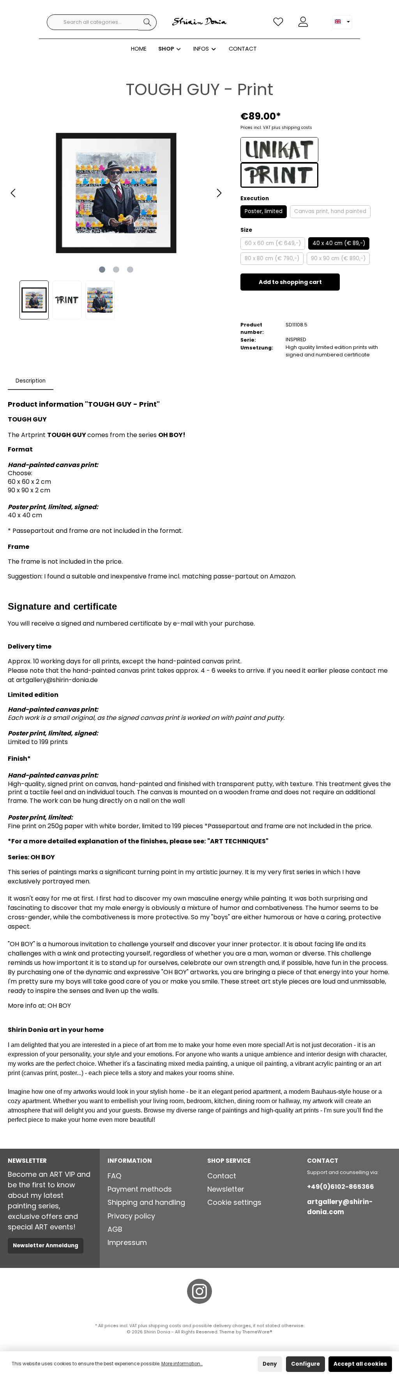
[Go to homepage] (199, 22)
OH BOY (59, 1005)
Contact (221, 1176)
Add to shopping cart (290, 282)
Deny (270, 1364)
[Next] (219, 193)
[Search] (147, 22)
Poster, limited (263, 211)
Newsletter (225, 1189)
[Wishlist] (278, 22)
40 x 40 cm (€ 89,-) (338, 243)
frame (157, 576)
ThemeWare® (257, 1332)
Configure (305, 1364)
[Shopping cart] (320, 17)
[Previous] (13, 193)
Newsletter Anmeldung (45, 1245)
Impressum (127, 1242)
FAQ (114, 1176)
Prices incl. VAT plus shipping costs (276, 127)
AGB (115, 1229)
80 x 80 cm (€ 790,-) (272, 258)
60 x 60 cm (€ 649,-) (273, 243)
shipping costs (164, 1326)
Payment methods (140, 1189)
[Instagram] (199, 1291)
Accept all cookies (360, 1364)
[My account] (303, 22)
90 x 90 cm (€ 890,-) (338, 258)
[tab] (30, 381)
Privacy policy (131, 1216)
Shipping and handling (146, 1202)
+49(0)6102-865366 (340, 1186)
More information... (182, 1364)
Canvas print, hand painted (330, 211)
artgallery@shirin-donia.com (340, 1206)
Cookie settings (234, 1202)
